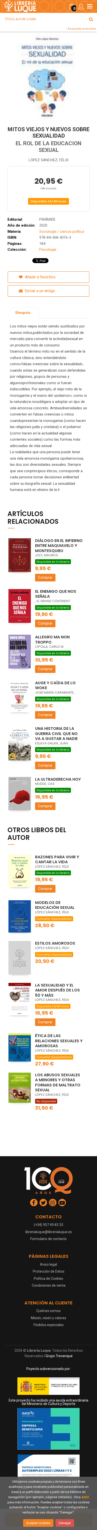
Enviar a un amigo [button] (39, 290)
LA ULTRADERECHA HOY (58, 779)
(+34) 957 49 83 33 (48, 1225)
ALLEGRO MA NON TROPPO (52, 639)
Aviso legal (48, 1264)
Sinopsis (22, 312)
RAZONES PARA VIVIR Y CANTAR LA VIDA (57, 859)
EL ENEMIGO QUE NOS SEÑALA (55, 594)
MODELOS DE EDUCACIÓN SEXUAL (55, 905)
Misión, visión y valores (48, 1318)
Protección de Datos (48, 1271)
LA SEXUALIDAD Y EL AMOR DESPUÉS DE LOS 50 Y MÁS (57, 990)
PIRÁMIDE (47, 219)
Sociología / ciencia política (61, 231)
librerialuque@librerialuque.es (48, 1232)
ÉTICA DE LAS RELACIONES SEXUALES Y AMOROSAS (59, 1041)
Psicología (47, 249)
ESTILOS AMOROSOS (55, 943)
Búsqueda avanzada (81, 28)
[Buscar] (91, 19)
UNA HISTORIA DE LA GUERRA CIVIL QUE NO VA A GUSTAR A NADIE (56, 733)
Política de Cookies (48, 1278)
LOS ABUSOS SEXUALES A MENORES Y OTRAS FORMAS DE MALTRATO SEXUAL (57, 1082)
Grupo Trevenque (59, 1356)
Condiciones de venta (48, 1285)
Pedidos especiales (49, 1325)
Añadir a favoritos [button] (39, 277)
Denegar (65, 1523)
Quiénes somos (48, 1311)
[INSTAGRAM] (52, 1202)
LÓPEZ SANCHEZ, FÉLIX (48, 160)
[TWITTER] (43, 1202)
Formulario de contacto (48, 1239)
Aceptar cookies (38, 1523)
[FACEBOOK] (34, 1202)
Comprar (45, 577)
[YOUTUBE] (62, 1202)
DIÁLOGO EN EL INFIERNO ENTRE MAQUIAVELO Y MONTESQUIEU (59, 546)
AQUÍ (85, 1497)
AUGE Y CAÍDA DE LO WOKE (55, 685)
